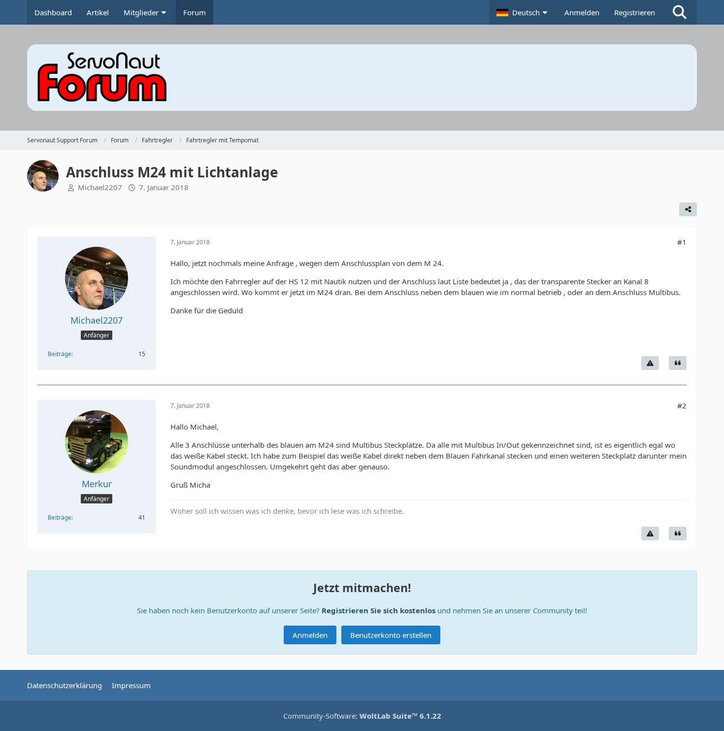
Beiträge (59, 354)
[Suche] (679, 12)
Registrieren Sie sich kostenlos (378, 610)
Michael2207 (100, 187)
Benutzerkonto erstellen (390, 635)
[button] (523, 12)
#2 (682, 405)
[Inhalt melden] (650, 363)
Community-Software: (362, 716)
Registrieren (634, 12)
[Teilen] (688, 209)
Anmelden (581, 12)
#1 (682, 242)
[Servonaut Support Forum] (362, 77)
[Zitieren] (678, 363)
